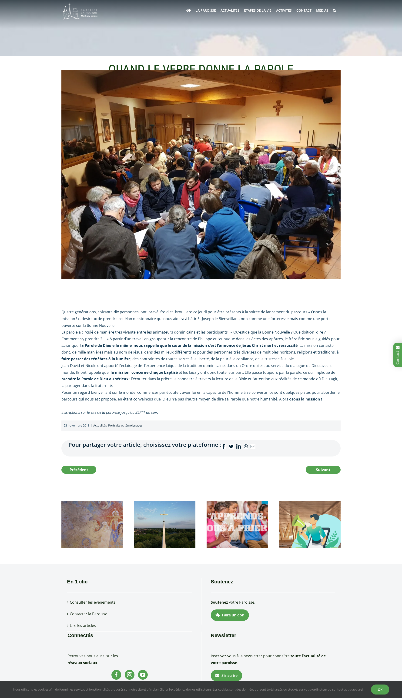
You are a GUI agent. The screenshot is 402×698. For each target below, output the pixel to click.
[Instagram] (129, 675)
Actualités (100, 425)
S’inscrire (229, 675)
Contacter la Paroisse (88, 613)
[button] (334, 10)
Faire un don (233, 615)
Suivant (323, 469)
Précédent (79, 469)
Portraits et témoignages (125, 425)
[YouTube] (143, 675)
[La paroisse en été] (164, 523)
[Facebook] (116, 675)
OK (380, 689)
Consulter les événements (92, 602)
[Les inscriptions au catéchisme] (237, 523)
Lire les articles (83, 625)
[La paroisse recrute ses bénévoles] (310, 523)
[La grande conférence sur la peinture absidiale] (92, 523)
